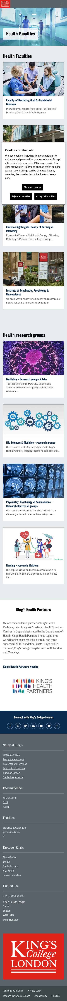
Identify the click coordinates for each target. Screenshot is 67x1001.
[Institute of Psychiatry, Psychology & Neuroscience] (33, 269)
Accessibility (40, 996)
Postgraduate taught (13, 759)
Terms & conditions (13, 991)
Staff (5, 802)
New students (10, 798)
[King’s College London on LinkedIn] (33, 726)
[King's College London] (33, 954)
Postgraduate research (15, 764)
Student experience (13, 777)
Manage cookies (32, 187)
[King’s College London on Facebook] (10, 726)
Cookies (56, 996)
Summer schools (11, 773)
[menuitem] (33, 755)
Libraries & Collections (14, 828)
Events (6, 862)
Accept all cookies (46, 196)
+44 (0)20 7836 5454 (14, 896)
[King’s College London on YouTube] (41, 726)
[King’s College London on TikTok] (57, 726)
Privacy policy (34, 991)
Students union (10, 866)
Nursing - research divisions (22, 565)
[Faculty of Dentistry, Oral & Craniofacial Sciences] (33, 79)
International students (14, 768)
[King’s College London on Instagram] (26, 726)
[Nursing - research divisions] (33, 544)
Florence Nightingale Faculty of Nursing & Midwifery (29, 229)
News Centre (10, 857)
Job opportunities (12, 875)
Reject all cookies (21, 196)
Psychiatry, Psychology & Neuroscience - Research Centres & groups (29, 504)
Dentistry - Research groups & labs (26, 379)
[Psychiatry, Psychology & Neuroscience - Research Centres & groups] (33, 481)
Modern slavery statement (16, 996)
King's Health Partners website (20, 667)
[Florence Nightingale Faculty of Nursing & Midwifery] (33, 206)
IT (4, 836)
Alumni (6, 807)
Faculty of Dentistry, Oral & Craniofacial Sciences (29, 102)
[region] (33, 173)
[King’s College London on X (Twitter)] (18, 726)
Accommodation (11, 832)
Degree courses (11, 755)
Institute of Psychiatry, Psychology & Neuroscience (27, 292)
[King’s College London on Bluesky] (49, 726)
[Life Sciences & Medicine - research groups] (33, 421)
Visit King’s (8, 871)
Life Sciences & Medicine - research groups (30, 443)
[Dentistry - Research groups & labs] (33, 358)
